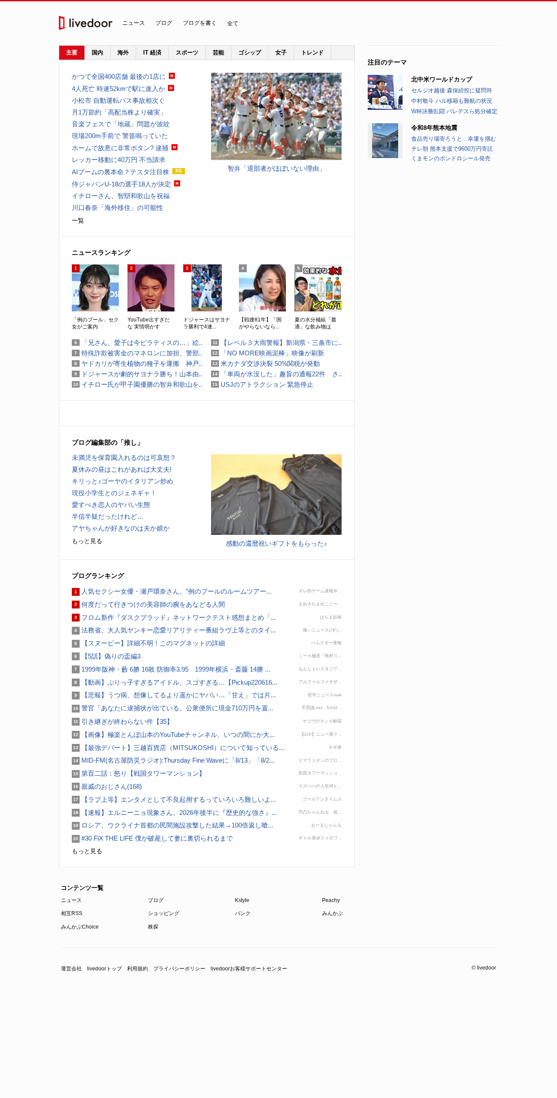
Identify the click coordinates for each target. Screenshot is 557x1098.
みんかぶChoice (80, 927)
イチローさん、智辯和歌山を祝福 (121, 195)
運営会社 (71, 969)
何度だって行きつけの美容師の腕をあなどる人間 (148, 604)
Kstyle (242, 900)
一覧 (78, 220)
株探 (153, 927)
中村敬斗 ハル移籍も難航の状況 (451, 101)
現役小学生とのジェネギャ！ (114, 493)
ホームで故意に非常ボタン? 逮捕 (120, 148)
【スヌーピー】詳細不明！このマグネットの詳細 (148, 643)
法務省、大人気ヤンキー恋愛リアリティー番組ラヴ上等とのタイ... (174, 630)
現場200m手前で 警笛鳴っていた (120, 135)
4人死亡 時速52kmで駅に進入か (118, 88)
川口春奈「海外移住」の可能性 (117, 207)
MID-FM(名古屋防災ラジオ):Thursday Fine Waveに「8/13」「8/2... (173, 760)
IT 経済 (152, 52)
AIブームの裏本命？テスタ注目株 (120, 172)
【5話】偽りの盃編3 (106, 656)
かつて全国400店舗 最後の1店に (119, 76)
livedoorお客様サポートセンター (249, 969)
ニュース (133, 23)
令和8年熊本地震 (434, 127)
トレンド (312, 52)
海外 (123, 52)
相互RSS (71, 913)
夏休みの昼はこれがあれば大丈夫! (121, 469)
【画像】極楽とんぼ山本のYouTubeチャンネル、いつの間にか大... (173, 734)
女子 (281, 52)
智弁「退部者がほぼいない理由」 (276, 168)
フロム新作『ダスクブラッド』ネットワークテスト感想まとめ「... (174, 617)
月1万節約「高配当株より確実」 (119, 112)
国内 (97, 52)
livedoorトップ (104, 969)
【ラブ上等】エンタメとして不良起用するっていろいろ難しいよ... (174, 799)
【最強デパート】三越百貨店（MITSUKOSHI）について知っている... (178, 747)
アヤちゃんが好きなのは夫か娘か (121, 528)
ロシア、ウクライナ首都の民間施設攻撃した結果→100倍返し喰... (172, 825)
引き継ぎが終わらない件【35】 (122, 721)
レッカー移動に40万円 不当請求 (118, 159)
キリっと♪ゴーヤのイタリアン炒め (122, 481)
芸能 (218, 52)
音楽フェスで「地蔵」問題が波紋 (121, 124)
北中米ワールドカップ (441, 79)
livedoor (86, 22)
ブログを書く (200, 23)
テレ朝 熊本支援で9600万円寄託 (452, 148)
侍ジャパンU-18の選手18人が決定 (121, 184)
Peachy (331, 900)
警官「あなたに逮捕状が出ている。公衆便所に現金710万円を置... (172, 708)
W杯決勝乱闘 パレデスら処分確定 (454, 111)
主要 (71, 52)
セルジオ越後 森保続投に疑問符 (451, 90)
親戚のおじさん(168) (107, 786)
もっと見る (87, 540)
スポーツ (187, 52)
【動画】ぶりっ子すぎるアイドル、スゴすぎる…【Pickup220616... (174, 682)
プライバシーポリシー (179, 969)
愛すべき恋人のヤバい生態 (111, 504)
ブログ (163, 23)
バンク (243, 913)
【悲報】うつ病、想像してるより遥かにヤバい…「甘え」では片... (174, 695)
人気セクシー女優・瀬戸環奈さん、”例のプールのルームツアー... (172, 591)
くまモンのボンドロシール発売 (450, 158)
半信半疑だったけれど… (108, 516)
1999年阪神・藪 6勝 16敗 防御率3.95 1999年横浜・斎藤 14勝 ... (171, 669)
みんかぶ (332, 913)
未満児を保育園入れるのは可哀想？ (124, 457)
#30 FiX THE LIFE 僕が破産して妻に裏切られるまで (152, 838)
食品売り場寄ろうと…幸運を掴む (453, 138)
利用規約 (137, 969)
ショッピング (163, 913)
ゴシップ (249, 52)
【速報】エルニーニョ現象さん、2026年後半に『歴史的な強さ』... (174, 812)
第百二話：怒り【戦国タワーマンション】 (138, 773)
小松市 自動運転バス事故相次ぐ (118, 100)
